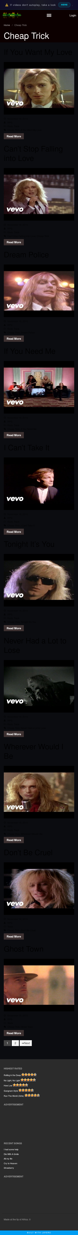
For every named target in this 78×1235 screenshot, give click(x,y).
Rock (10, 126)
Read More (14, 136)
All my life (8, 1158)
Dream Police (26, 254)
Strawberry (9, 1167)
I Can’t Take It (26, 447)
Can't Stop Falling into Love (21, 236)
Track (16, 126)
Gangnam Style (11, 1090)
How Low (8, 1085)
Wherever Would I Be (33, 751)
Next (27, 1043)
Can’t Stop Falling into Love (33, 153)
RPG (9, 122)
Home (7, 25)
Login (72, 15)
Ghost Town (24, 948)
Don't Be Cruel (28, 930)
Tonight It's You (28, 621)
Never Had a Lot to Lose (35, 645)
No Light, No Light (12, 1080)
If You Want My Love (38, 51)
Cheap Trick (13, 130)
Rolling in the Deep (12, 1075)
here (64, 4)
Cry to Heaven (10, 1163)
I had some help (11, 1149)
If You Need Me (29, 350)
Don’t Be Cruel (28, 852)
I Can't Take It (27, 525)
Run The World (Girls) (14, 1095)
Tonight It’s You (29, 543)
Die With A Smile (11, 1153)
